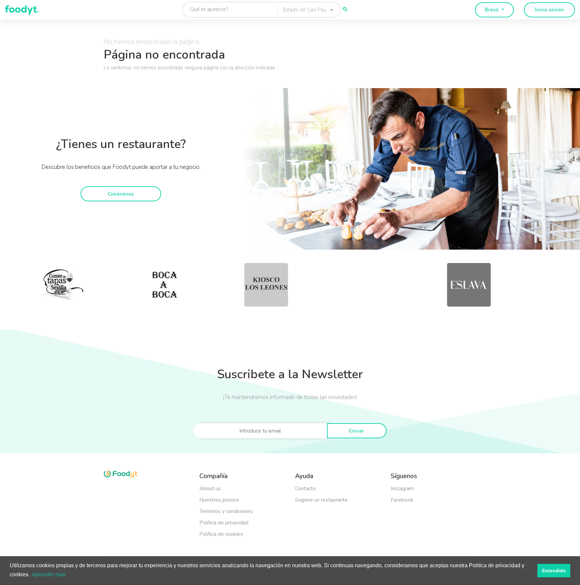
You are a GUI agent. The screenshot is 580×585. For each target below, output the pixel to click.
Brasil (492, 9)
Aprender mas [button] (48, 574)
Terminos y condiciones (226, 511)
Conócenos (121, 194)
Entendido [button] (554, 570)
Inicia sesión (549, 9)
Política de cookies (221, 534)
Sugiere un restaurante (321, 500)
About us (210, 488)
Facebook (402, 500)
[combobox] (306, 9)
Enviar (356, 431)
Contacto (305, 488)
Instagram (402, 488)
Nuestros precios (219, 500)
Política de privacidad (223, 522)
